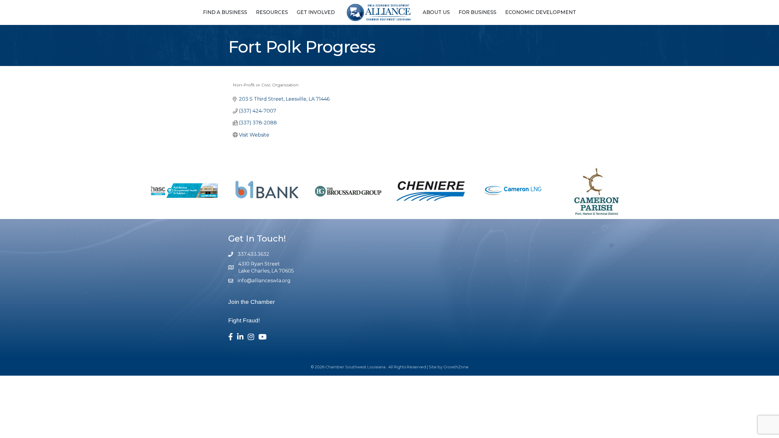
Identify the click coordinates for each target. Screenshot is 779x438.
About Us (436, 12)
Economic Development (540, 12)
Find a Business (225, 12)
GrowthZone (456, 366)
